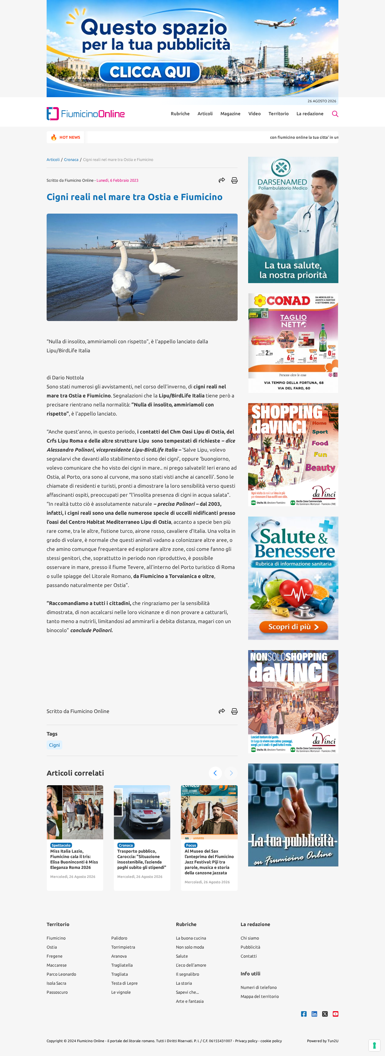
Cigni (54, 745)
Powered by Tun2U (322, 1041)
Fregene (55, 956)
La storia (184, 983)
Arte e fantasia (190, 1001)
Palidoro (119, 938)
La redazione (310, 114)
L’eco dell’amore (191, 965)
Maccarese (57, 965)
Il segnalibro (187, 974)
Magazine (230, 114)
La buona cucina (191, 938)
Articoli (205, 114)
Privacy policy (246, 1041)
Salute (182, 956)
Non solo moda (190, 947)
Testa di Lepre (124, 983)
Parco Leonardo (61, 974)
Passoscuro (57, 992)
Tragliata (119, 974)
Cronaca (71, 159)
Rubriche (180, 114)
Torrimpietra (123, 947)
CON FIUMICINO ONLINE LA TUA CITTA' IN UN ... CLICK (281, 137)
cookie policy (271, 1041)
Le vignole (121, 992)
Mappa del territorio (260, 996)
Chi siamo (250, 938)
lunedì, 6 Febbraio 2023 (117, 180)
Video (254, 114)
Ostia (52, 947)
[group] (75, 838)
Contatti (249, 956)
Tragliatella (122, 965)
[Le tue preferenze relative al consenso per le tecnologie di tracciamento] (374, 1045)
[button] (215, 773)
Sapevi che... (187, 992)
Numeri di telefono (259, 987)
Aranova (119, 956)
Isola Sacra (56, 983)
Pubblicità (250, 947)
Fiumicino (56, 938)
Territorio (279, 114)
